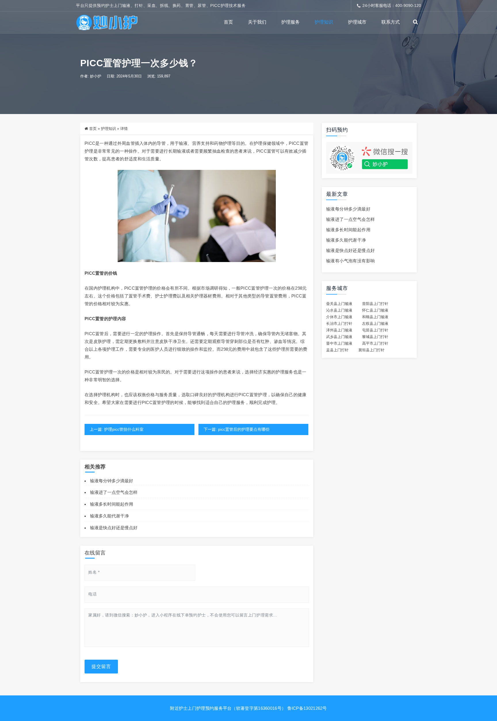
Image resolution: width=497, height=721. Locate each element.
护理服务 (290, 22)
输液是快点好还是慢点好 (113, 527)
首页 (228, 22)
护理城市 (357, 22)
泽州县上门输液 (339, 330)
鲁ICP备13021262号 (307, 708)
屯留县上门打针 (375, 330)
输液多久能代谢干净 (109, 515)
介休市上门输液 (339, 317)
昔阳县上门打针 (375, 304)
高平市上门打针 (375, 343)
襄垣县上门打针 (371, 350)
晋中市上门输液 (339, 343)
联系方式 (390, 22)
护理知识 (324, 22)
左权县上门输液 (375, 324)
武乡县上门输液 (339, 337)
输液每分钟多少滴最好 (111, 480)
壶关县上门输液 (339, 304)
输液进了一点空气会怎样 (113, 492)
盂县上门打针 (337, 350)
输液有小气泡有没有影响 (350, 260)
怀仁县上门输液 (375, 310)
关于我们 (257, 22)
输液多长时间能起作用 (111, 504)
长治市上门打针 (339, 324)
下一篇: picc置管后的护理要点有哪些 (236, 429)
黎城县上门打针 (375, 337)
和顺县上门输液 (375, 317)
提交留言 (101, 666)
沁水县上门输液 (339, 310)
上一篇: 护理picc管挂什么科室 (117, 429)
